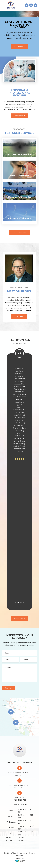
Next (28, 485)
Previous (11, 485)
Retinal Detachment (20, 175)
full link (6, 140)
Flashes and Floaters (19, 218)
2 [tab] (17, 602)
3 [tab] (18, 602)
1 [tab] (15, 602)
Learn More (18, 50)
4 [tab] (20, 602)
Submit (8, 688)
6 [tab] (23, 602)
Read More (18, 618)
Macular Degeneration (19, 154)
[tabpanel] (19, 419)
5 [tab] (21, 602)
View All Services (19, 233)
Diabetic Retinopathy (19, 197)
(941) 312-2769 (19, 800)
